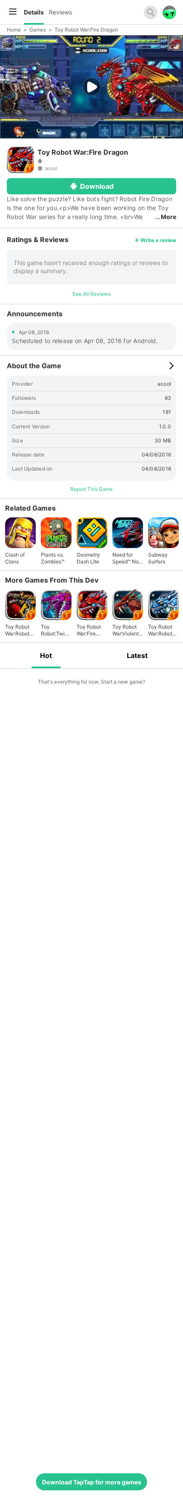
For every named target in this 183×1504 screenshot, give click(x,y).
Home (14, 29)
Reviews (60, 12)
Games (37, 29)
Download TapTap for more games (91, 1482)
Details (34, 12)
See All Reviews (91, 294)
